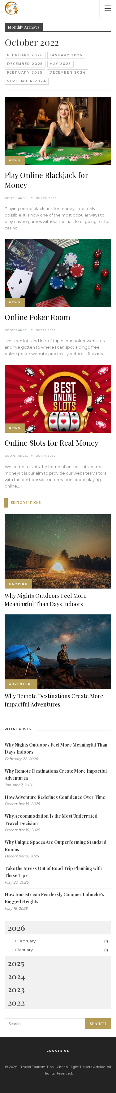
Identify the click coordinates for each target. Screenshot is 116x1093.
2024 (16, 976)
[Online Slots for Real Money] (58, 399)
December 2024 (67, 73)
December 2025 (25, 64)
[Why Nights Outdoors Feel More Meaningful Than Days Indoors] (58, 551)
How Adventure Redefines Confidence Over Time (55, 797)
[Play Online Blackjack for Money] (58, 131)
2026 (16, 927)
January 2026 (66, 55)
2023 (16, 989)
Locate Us (58, 1050)
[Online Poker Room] (58, 273)
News (15, 160)
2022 (16, 1002)
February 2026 (25, 55)
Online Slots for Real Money (51, 442)
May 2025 (60, 64)
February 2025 (25, 73)
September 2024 (26, 81)
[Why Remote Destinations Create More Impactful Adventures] (58, 651)
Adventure (21, 684)
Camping (18, 583)
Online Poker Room (37, 317)
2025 (16, 963)
